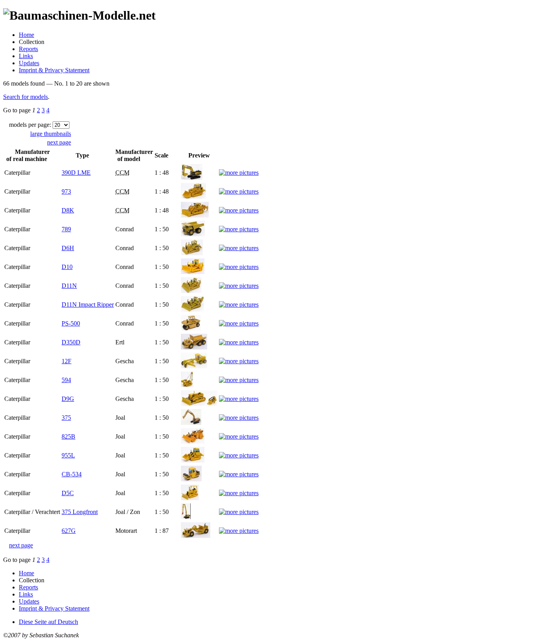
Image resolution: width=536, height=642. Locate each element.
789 (66, 229)
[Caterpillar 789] (193, 234)
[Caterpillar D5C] (190, 498)
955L (68, 455)
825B (68, 436)
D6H (68, 248)
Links (26, 56)
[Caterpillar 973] (193, 196)
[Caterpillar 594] (187, 385)
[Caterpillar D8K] (195, 215)
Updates (29, 63)
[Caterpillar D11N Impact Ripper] (192, 309)
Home (26, 34)
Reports (28, 49)
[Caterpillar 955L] (192, 460)
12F (66, 361)
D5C (68, 493)
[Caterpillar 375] (191, 422)
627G (69, 530)
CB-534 (72, 474)
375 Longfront (80, 511)
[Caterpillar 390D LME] (191, 177)
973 (66, 191)
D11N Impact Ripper (88, 304)
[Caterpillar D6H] (192, 253)
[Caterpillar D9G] (199, 404)
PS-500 (71, 323)
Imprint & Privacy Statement (54, 70)
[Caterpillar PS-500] (191, 328)
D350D (71, 342)
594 (66, 380)
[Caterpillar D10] (192, 272)
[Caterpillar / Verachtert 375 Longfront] (186, 517)
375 (66, 417)
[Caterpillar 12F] (194, 366)
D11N (69, 285)
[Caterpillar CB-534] (191, 479)
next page (59, 142)
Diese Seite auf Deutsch (48, 621)
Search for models (25, 96)
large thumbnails (50, 133)
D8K (68, 210)
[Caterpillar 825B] (192, 441)
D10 (67, 266)
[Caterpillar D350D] (194, 347)
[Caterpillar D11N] (191, 290)
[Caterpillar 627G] (195, 535)
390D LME (76, 172)
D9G (68, 398)
